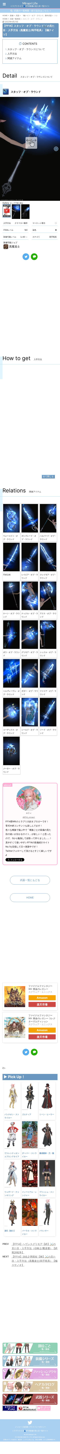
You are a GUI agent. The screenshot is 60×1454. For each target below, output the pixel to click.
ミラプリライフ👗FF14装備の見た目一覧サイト (30, 1431)
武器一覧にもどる (30, 880)
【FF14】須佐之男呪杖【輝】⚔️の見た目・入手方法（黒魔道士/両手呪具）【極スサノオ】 (35, 1261)
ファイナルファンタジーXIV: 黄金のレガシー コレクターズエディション (41, 1018)
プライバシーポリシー (37, 1427)
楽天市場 (42, 1004)
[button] (56, 148)
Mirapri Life (30, 3)
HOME (30, 897)
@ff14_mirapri (29, 817)
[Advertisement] (30, 311)
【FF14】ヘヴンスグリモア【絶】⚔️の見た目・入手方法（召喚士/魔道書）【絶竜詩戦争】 (35, 1248)
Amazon (42, 997)
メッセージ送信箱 (21, 1427)
